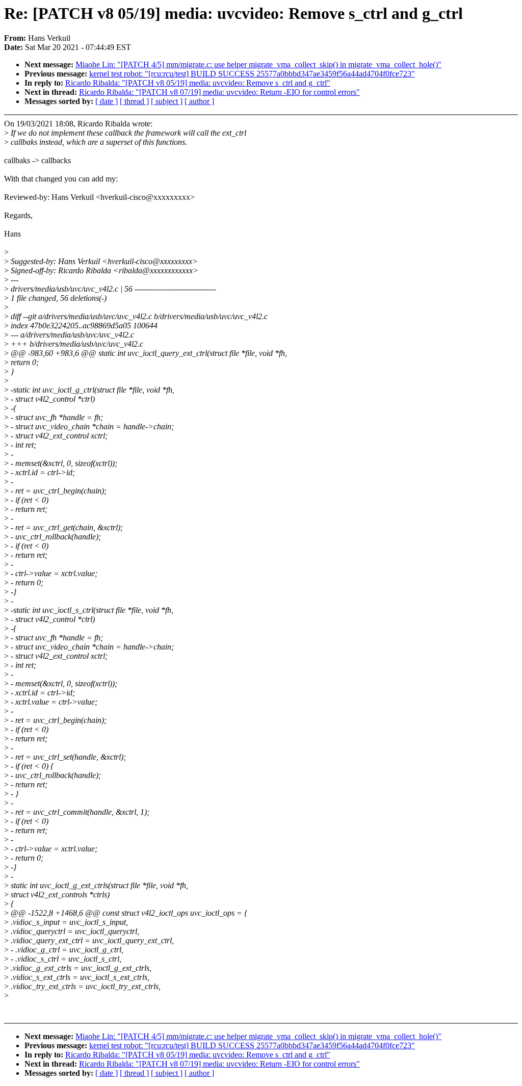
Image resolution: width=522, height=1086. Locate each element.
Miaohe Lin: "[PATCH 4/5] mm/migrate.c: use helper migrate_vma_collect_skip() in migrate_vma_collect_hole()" (258, 64)
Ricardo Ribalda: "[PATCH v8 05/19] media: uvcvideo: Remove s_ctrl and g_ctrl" (197, 83)
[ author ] (199, 101)
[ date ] (106, 101)
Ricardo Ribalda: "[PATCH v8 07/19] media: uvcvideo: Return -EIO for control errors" (219, 92)
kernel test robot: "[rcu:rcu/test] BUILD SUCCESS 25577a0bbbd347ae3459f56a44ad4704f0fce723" (252, 73)
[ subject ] (166, 101)
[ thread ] (134, 101)
